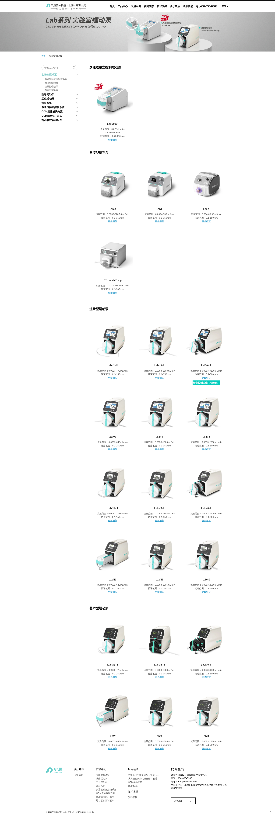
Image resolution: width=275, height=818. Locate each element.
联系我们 (188, 6)
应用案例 (136, 6)
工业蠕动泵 (48, 98)
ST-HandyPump (112, 280)
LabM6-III (206, 664)
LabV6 (206, 436)
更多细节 (112, 139)
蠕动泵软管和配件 (52, 120)
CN (225, 6)
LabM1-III (112, 664)
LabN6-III (206, 508)
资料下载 (132, 797)
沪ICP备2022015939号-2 (85, 812)
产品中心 (123, 6)
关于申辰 (175, 6)
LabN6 (206, 579)
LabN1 (112, 579)
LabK (206, 209)
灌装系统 (47, 103)
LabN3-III (159, 508)
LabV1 (112, 436)
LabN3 (159, 579)
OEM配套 (133, 786)
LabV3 (159, 436)
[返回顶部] (270, 811)
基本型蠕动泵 (51, 90)
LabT (159, 209)
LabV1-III (112, 365)
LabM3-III (159, 664)
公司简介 (78, 775)
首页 (112, 6)
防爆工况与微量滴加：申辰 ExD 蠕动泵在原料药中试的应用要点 (159, 775)
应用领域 (133, 769)
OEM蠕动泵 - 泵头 (52, 115)
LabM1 (112, 736)
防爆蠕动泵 (48, 94)
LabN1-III (112, 508)
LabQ (112, 209)
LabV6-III (206, 365)
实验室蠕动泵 (49, 74)
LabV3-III (159, 365)
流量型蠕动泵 (51, 86)
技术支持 (162, 6)
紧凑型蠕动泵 (51, 83)
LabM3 (159, 736)
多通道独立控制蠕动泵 (56, 79)
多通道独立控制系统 (53, 107)
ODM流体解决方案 (52, 111)
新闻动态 (149, 6)
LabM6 (206, 736)
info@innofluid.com (187, 781)
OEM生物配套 (135, 782)
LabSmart (112, 123)
